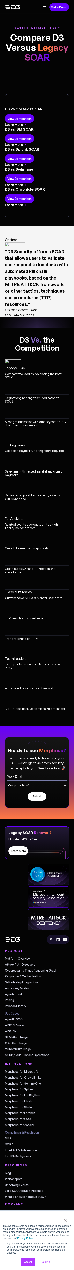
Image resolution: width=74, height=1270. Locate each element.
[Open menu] (44, 7)
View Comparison (19, 118)
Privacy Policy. (25, 1238)
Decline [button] (45, 1261)
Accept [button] (28, 1261)
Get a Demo (59, 7)
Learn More (14, 124)
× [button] (65, 1219)
